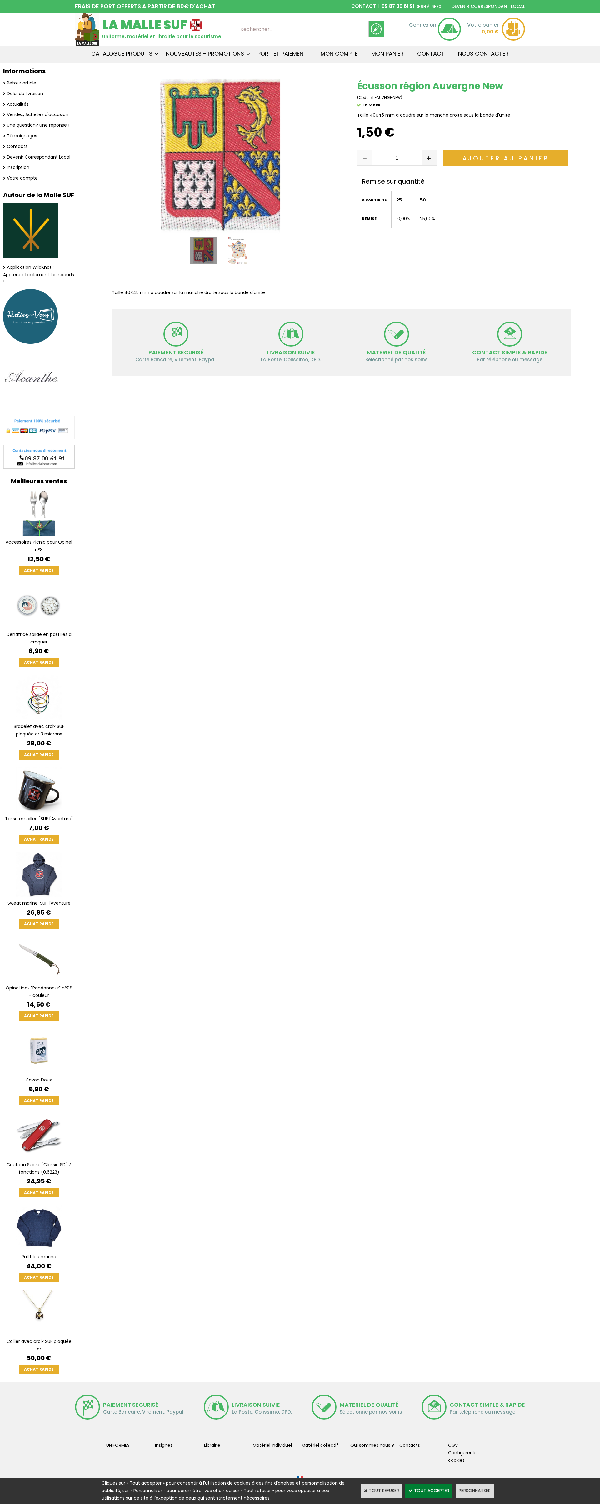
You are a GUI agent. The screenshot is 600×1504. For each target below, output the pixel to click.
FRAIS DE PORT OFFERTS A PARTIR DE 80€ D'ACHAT (145, 6)
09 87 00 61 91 (396, 6)
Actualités (18, 104)
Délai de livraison (25, 93)
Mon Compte (339, 54)
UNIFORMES (118, 1445)
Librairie (212, 1445)
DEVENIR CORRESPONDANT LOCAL (488, 6)
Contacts (17, 146)
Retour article (21, 83)
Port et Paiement (282, 54)
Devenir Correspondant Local (38, 157)
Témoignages (22, 136)
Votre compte (22, 178)
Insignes (163, 1445)
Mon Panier (387, 54)
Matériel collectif (320, 1445)
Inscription (18, 167)
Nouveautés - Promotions (205, 54)
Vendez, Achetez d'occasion (37, 114)
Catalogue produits (121, 54)
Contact (431, 54)
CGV (453, 1445)
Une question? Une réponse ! (38, 125)
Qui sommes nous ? (372, 1445)
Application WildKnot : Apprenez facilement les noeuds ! (38, 274)
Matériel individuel (272, 1445)
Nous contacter (483, 54)
